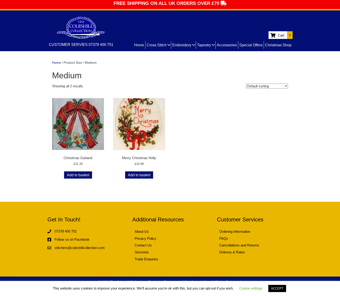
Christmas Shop (278, 45)
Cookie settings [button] (251, 288)
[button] (169, 45)
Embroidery (181, 45)
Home (139, 45)
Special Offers (251, 45)
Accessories (227, 45)
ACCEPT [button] (277, 288)
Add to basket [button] (78, 175)
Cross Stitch (157, 45)
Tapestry (204, 45)
